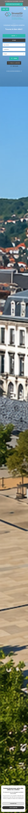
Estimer (14, 40)
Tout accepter (13, 807)
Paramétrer (13, 803)
